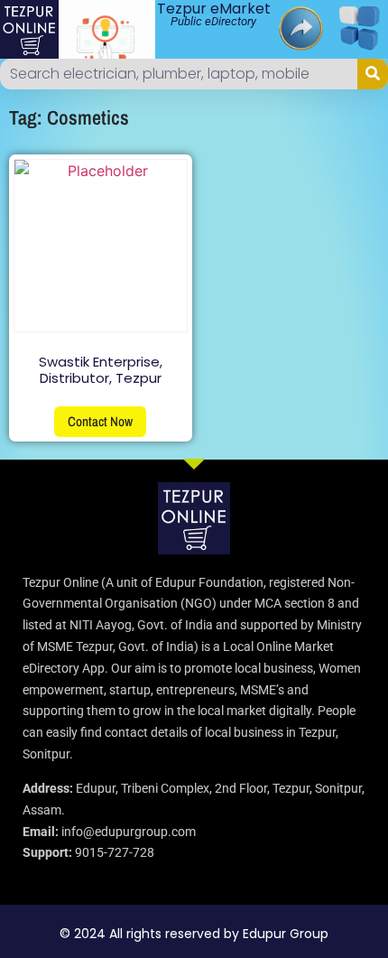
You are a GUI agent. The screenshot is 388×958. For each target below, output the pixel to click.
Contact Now (100, 421)
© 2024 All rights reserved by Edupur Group (194, 934)
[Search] (372, 74)
